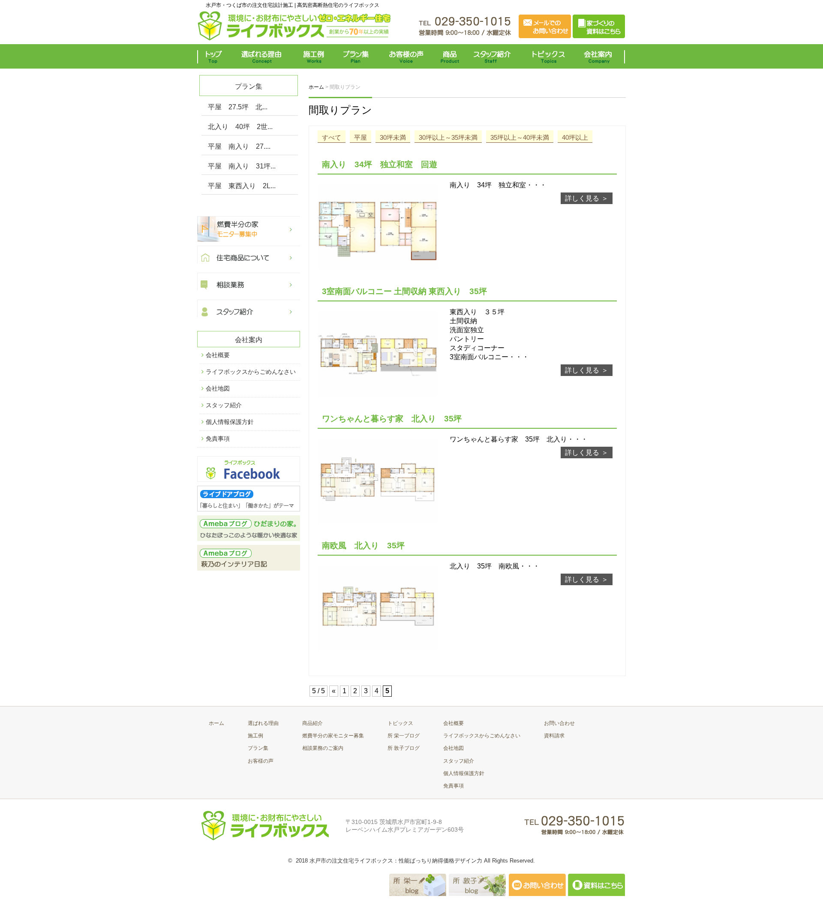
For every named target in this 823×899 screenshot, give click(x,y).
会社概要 (218, 355)
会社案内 (600, 56)
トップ (215, 56)
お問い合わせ (559, 723)
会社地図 (218, 388)
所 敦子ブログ (403, 748)
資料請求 (554, 736)
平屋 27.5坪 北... (237, 107)
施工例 (314, 56)
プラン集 (356, 56)
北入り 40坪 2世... (240, 126)
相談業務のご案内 (322, 748)
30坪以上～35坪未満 (448, 137)
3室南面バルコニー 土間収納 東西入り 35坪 (404, 291)
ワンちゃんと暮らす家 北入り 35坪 (400, 418)
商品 (451, 56)
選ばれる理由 (264, 56)
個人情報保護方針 (230, 421)
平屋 (360, 137)
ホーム (216, 723)
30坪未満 (393, 137)
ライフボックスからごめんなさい (251, 371)
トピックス (546, 56)
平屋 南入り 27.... (239, 146)
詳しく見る (582, 198)
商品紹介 (312, 723)
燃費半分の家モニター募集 (333, 736)
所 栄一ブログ (403, 736)
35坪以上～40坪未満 (519, 137)
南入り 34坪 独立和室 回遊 (379, 164)
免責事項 (218, 438)
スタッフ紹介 (494, 56)
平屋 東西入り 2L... (242, 185)
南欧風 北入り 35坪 (367, 545)
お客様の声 (406, 56)
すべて (331, 137)
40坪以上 (575, 137)
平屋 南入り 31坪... (242, 166)
